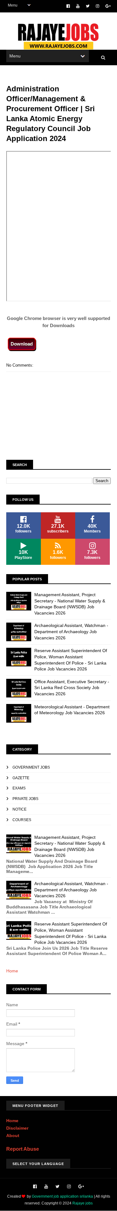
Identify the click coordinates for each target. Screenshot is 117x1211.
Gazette (20, 778)
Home (12, 970)
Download (22, 343)
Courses (21, 820)
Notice (19, 809)
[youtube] (78, 6)
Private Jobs (25, 799)
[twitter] (88, 6)
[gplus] (108, 6)
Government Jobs (31, 767)
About (12, 1135)
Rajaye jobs (82, 1203)
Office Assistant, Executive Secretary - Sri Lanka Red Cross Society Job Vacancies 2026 (71, 687)
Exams (19, 788)
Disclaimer (17, 1128)
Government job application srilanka (62, 1196)
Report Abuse (22, 1149)
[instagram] (97, 6)
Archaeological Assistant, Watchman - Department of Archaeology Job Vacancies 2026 (71, 631)
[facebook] (68, 6)
